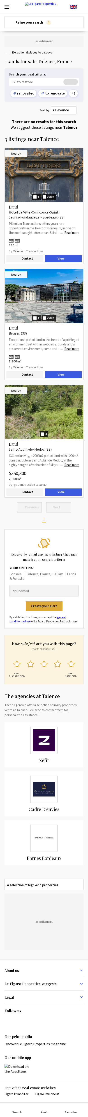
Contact (27, 258)
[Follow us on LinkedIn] (7, 1020)
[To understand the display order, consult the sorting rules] (81, 110)
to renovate (55, 93)
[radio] (17, 668)
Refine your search (32, 22)
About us (12, 970)
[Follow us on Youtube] (42, 1020)
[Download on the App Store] (19, 1069)
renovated (25, 93)
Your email (21, 591)
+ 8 (73, 93)
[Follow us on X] (33, 1020)
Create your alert (44, 606)
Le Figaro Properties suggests (31, 983)
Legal (9, 997)
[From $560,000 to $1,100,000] (15, 241)
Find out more (68, 621)
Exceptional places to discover (33, 53)
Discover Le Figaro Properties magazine (35, 1044)
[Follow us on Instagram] (16, 1020)
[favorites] (81, 7)
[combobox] (63, 110)
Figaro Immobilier (16, 1094)
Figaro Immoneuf (47, 1094)
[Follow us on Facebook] (25, 1020)
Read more (71, 233)
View (61, 258)
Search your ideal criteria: (27, 75)
